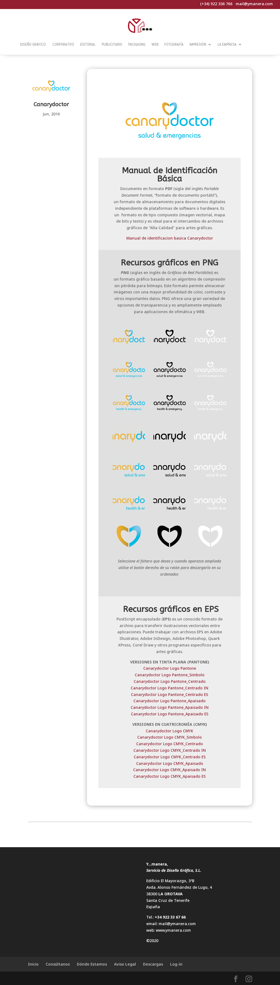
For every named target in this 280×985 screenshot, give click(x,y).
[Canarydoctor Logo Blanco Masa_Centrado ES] (210, 371)
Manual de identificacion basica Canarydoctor (169, 238)
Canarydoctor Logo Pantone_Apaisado (169, 700)
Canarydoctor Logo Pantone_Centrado (170, 681)
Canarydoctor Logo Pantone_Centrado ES (169, 694)
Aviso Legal (125, 964)
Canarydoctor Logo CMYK (169, 730)
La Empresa (227, 44)
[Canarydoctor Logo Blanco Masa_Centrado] (210, 338)
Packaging (136, 44)
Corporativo (63, 44)
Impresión (197, 44)
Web (154, 44)
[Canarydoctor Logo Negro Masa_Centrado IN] (169, 404)
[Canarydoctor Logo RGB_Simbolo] (129, 537)
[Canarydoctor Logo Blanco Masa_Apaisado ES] (210, 470)
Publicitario (112, 44)
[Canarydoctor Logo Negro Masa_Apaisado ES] (169, 470)
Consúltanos (58, 964)
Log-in (176, 964)
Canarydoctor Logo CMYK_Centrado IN (169, 750)
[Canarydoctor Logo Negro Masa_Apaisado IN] (169, 504)
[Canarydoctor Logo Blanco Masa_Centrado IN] (210, 404)
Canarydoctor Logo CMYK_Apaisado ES (169, 776)
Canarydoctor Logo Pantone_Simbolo (170, 674)
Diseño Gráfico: (33, 44)
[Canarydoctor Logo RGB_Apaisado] (129, 437)
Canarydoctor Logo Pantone (169, 668)
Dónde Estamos (92, 964)
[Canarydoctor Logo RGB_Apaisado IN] (129, 504)
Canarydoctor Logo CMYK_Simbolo (169, 737)
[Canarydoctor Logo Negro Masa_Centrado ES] (169, 371)
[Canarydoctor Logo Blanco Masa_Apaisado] (210, 437)
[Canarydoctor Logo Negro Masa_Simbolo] (169, 537)
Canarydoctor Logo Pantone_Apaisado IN (170, 707)
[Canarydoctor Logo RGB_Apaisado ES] (129, 470)
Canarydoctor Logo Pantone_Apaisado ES (169, 713)
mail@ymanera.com (177, 923)
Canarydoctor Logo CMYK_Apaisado (169, 763)
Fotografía (173, 44)
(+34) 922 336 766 (216, 3)
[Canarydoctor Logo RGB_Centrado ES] (129, 371)
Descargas (153, 964)
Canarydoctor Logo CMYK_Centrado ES (170, 756)
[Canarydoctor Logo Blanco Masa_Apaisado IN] (210, 504)
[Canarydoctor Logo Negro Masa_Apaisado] (169, 437)
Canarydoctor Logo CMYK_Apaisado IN (169, 769)
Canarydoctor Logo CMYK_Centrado (169, 743)
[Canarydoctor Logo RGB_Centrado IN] (129, 404)
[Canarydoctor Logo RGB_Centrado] (129, 338)
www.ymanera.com (173, 930)
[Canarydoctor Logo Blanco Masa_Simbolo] (210, 537)
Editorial (88, 44)
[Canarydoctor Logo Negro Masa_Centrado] (169, 338)
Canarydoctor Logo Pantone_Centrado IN (169, 687)
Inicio (33, 964)
